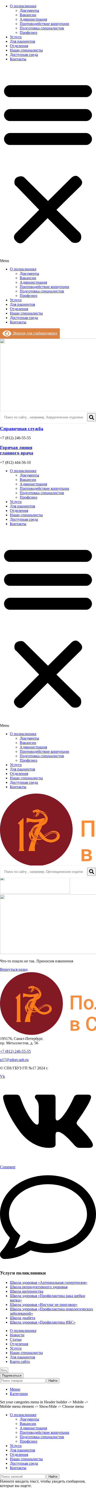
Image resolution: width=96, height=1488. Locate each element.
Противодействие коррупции (44, 24)
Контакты (18, 59)
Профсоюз (28, 32)
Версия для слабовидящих (34, 333)
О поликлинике (23, 6)
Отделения (19, 46)
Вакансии (28, 15)
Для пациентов (22, 41)
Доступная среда (24, 55)
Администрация (33, 19)
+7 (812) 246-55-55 (15, 1051)
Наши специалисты (26, 50)
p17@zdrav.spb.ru (14, 1060)
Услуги (16, 37)
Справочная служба (21, 428)
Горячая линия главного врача (16, 450)
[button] (48, 164)
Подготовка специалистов (42, 28)
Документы (29, 10)
